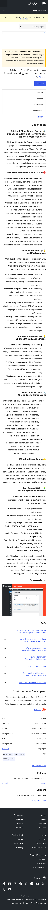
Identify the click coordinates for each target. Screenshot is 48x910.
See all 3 (5, 749)
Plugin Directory (39, 11)
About (43, 815)
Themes (19, 819)
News (43, 819)
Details (40, 92)
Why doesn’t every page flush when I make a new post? (33, 640)
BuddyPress (39, 867)
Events (20, 839)
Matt (42, 859)
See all (5, 783)
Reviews (39, 98)
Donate (18, 843)
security (6, 759)
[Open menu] (3, 3)
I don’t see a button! (37, 666)
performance (7, 754)
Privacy (42, 827)
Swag (19, 847)
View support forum (37, 801)
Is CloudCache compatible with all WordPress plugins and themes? (31, 631)
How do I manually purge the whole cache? (35, 658)
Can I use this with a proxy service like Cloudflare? (34, 674)
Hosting (42, 823)
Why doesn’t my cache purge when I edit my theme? (33, 649)
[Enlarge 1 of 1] (42, 587)
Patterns (19, 827)
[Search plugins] (21, 26)
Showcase (18, 815)
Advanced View (39, 765)
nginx (16, 754)
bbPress (41, 863)
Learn (43, 835)
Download (40, 83)
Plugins (20, 823)
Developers (41, 843)
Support (40, 117)
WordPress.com (38, 855)
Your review (41, 783)
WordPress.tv (39, 847)
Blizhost (42, 77)
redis (12, 759)
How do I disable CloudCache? (32, 683)
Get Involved (17, 835)
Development (37, 110)
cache (22, 754)
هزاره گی (36, 878)
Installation (38, 104)
